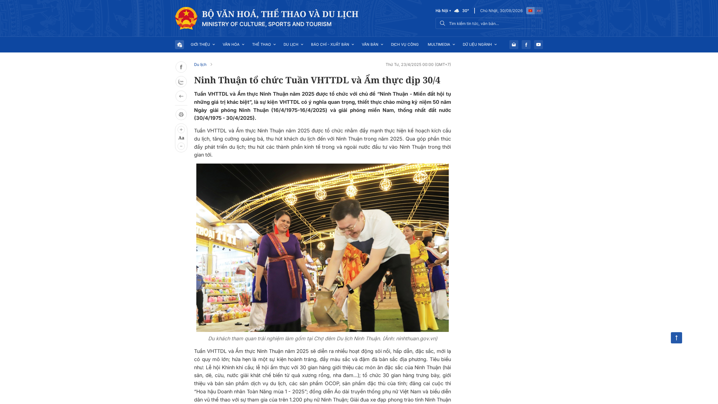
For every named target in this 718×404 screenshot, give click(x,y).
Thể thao (261, 44)
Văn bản (370, 44)
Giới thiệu (200, 44)
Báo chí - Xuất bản (330, 44)
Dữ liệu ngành (477, 44)
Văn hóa (231, 44)
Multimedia (439, 44)
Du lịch (291, 44)
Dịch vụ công (405, 44)
